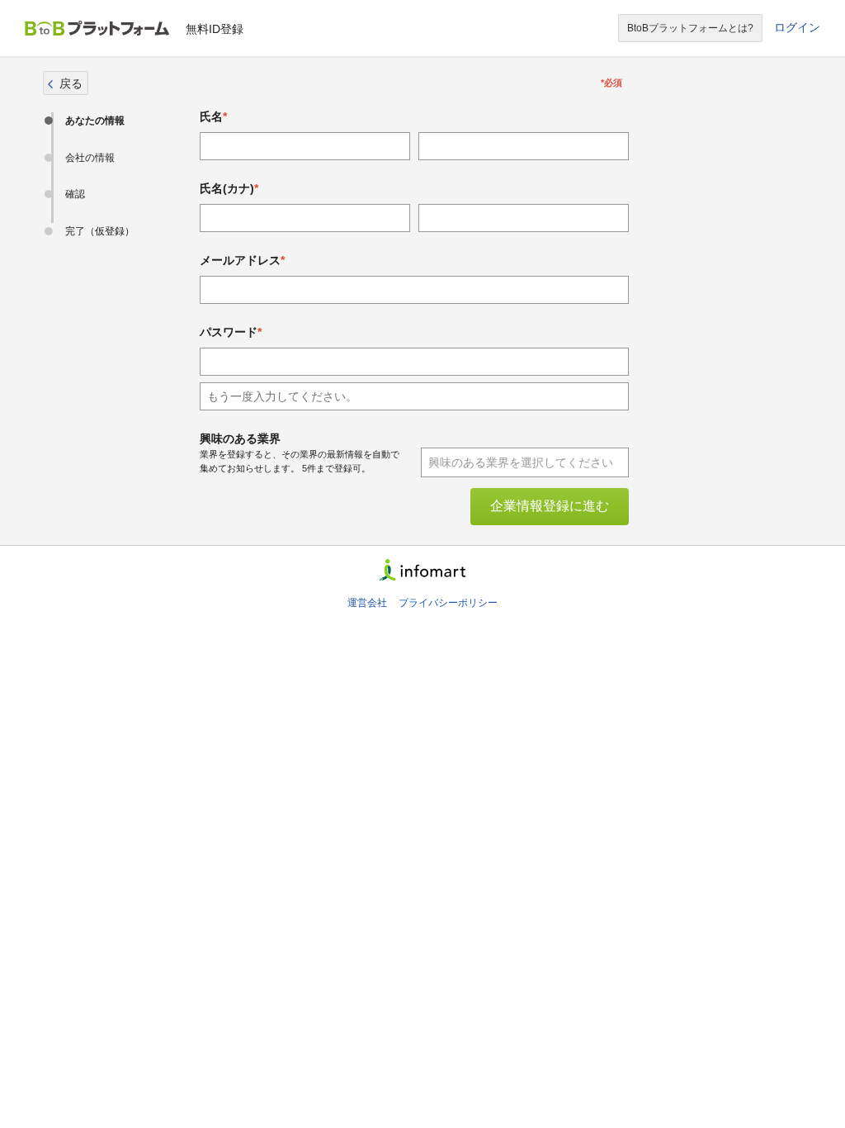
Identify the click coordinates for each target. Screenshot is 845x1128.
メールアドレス (240, 260)
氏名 (211, 116)
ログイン (797, 27)
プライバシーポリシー (448, 603)
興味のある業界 (240, 438)
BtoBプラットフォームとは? (690, 28)
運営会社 (367, 603)
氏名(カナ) (227, 188)
